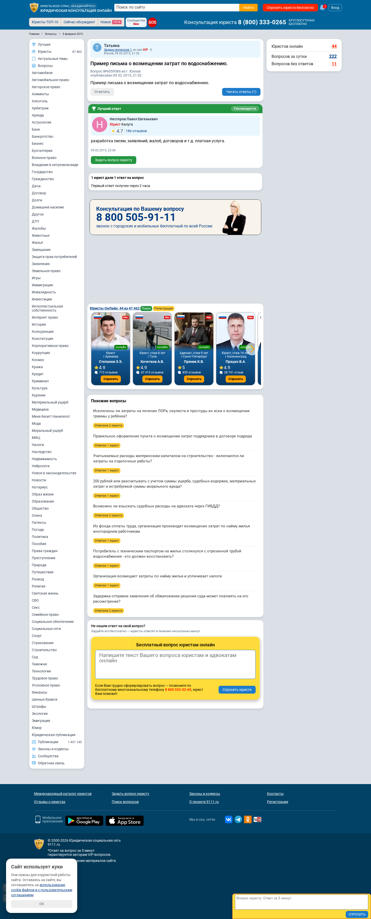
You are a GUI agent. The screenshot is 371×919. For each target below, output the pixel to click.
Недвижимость (44, 459)
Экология (40, 714)
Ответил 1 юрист (107, 445)
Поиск (146, 308)
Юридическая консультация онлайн (76, 11)
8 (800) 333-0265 (262, 22)
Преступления (43, 558)
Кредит (38, 374)
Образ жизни (43, 494)
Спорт (37, 636)
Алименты (40, 94)
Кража (37, 367)
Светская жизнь (45, 593)
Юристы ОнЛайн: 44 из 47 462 (115, 308)
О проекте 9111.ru (204, 802)
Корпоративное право (50, 346)
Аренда (38, 115)
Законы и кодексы (204, 794)
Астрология (41, 122)
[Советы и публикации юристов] (34, 8)
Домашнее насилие (48, 207)
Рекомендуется (245, 108)
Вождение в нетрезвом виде (55, 165)
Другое (38, 214)
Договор (39, 193)
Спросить (110, 379)
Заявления (41, 264)
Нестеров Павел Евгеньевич (134, 119)
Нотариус (40, 487)
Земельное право (46, 271)
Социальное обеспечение (53, 622)
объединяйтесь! (83, 6)
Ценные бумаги (44, 699)
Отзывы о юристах (49, 802)
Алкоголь (40, 101)
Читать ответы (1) (241, 92)
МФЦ (36, 438)
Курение (38, 395)
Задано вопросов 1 (118, 50)
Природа (39, 565)
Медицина (40, 409)
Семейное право (45, 614)
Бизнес (37, 144)
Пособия (39, 544)
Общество (40, 508)
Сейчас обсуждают (79, 22)
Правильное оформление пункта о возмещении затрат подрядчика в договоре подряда (172, 436)
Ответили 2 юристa (108, 425)
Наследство (41, 452)
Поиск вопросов (125, 802)
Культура (39, 388)
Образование (43, 501)
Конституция (42, 339)
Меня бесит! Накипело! (51, 416)
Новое (110, 22)
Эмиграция (41, 721)
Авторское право (46, 87)
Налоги (38, 445)
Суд (35, 657)
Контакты (275, 794)
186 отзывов (132, 131)
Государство (42, 172)
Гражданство (43, 179)
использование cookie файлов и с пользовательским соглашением (41, 890)
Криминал (40, 381)
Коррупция (41, 353)
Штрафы (39, 706)
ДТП (35, 221)
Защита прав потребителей (54, 257)
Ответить (102, 92)
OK (41, 904)
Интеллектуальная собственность (47, 308)
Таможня (39, 664)
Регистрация (163, 308)
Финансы (39, 692)
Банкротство (42, 136)
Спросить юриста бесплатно (290, 8)
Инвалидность (44, 292)
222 (333, 56)
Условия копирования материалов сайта (82, 861)
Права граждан (45, 551)
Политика (40, 537)
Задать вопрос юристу (113, 160)
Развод (38, 579)
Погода (38, 530)
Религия (38, 586)
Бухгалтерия (42, 151)
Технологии (41, 671)
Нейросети (40, 466)
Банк (36, 129)
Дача (36, 186)
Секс (36, 607)
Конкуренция (43, 331)
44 (334, 46)
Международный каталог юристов (63, 794)
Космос (38, 360)
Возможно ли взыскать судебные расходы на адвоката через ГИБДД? (156, 506)
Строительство (44, 650)
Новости (39, 480)
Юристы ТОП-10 (45, 22)
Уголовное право (46, 685)
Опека (37, 515)
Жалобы (39, 228)
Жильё (37, 243)
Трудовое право (45, 678)
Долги (37, 200)
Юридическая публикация (53, 735)
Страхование (43, 643)
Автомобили (42, 73)
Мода (36, 423)
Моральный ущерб (47, 431)
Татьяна (112, 45)
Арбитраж (40, 108)
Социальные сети (46, 629)
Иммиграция (42, 285)
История (39, 324)
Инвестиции (42, 299)
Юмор (37, 728)
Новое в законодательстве (54, 473)
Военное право (44, 158)
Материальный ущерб (50, 402)
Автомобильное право (50, 80)
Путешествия (43, 572)
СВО (35, 600)
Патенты (39, 523)
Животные (40, 235)
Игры (36, 278)
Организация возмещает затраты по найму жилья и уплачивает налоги (157, 576)
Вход (335, 8)
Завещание (41, 250)
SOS (152, 22)
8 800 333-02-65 (178, 690)
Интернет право (45, 317)
